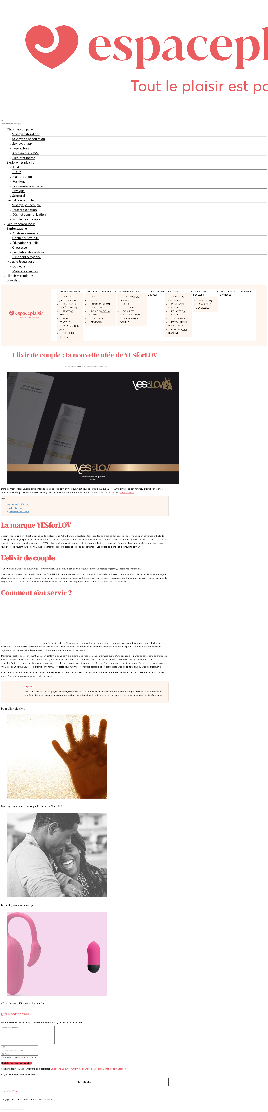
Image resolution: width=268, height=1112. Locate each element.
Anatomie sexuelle (25, 233)
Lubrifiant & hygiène (26, 257)
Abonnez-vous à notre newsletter (20, 1057)
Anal (15, 167)
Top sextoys (20, 148)
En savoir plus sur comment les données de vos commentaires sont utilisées (88, 1069)
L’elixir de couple (16, 508)
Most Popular (13, 1091)
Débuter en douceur (21, 224)
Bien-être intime (23, 158)
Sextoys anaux (22, 143)
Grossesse (19, 247)
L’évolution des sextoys (28, 252)
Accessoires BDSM (25, 153)
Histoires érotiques (20, 276)
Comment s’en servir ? (19, 512)
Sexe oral (18, 196)
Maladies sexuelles (25, 271)
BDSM (16, 172)
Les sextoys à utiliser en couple (18, 905)
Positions (18, 181)
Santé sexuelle (17, 228)
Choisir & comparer (20, 129)
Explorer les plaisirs (20, 162)
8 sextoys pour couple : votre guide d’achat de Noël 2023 (31, 806)
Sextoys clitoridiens (26, 134)
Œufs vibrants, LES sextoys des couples (22, 1003)
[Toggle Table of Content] (3, 498)
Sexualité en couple (20, 200)
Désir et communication (29, 214)
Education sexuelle (25, 243)
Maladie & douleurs (20, 261)
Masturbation (22, 177)
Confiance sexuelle (25, 238)
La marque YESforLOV (18, 504)
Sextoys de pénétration (28, 139)
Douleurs (18, 266)
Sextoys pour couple (26, 205)
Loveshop (13, 280)
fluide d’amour (127, 492)
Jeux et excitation (24, 210)
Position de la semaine (27, 186)
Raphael (71, 366)
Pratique (18, 191)
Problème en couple (26, 219)
